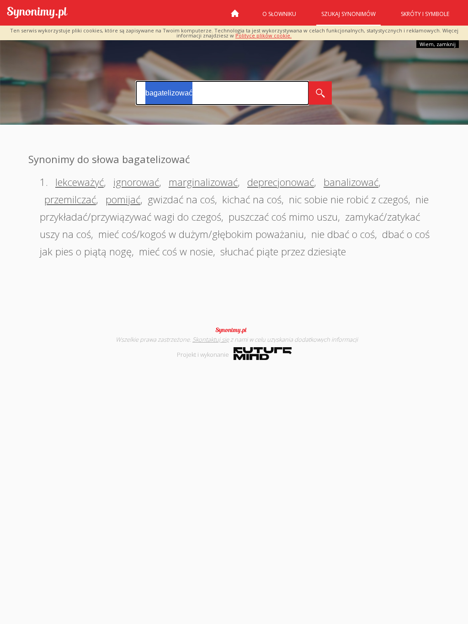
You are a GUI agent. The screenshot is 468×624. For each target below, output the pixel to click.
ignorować (136, 182)
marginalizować (203, 182)
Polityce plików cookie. (263, 35)
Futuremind (263, 353)
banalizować (351, 182)
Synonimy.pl (37, 13)
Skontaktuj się (210, 339)
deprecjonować (280, 182)
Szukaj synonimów (348, 14)
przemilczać (70, 199)
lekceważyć (79, 182)
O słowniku (279, 14)
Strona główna (235, 17)
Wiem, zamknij (438, 44)
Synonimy (234, 330)
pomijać (123, 199)
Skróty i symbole (425, 14)
